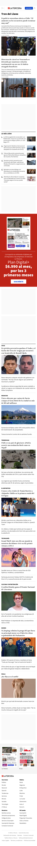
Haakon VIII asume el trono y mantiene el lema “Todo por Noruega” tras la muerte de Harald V (16, 661)
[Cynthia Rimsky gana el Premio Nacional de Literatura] (18, 601)
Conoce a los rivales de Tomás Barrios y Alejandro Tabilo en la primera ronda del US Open (17, 493)
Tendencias (5, 440)
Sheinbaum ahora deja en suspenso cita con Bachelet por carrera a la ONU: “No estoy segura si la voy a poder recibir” (14, 179)
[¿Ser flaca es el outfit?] (18, 688)
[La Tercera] (9, 767)
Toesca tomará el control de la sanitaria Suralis (16, 434)
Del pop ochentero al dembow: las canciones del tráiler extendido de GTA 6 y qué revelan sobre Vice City (17, 474)
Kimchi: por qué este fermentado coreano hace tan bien (17, 702)
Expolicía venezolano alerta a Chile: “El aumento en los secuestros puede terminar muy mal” (18, 21)
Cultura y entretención (9, 584)
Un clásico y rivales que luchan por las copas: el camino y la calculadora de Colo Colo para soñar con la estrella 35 (18, 531)
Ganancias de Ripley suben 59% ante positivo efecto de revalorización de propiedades (18, 429)
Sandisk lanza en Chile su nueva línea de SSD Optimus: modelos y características (16, 571)
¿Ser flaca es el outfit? (9, 677)
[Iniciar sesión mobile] (35, 8)
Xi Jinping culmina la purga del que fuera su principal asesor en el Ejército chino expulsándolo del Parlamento (18, 633)
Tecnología (5, 538)
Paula (3, 674)
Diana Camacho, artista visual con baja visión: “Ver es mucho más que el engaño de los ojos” (18, 709)
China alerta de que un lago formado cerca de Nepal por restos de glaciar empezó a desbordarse (18, 668)
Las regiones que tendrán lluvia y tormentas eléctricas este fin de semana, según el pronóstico (17, 482)
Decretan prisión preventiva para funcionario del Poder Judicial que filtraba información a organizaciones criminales (14, 163)
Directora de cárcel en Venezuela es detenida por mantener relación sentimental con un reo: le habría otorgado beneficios (15, 63)
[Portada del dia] (18, 249)
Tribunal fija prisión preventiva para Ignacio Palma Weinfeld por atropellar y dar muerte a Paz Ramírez (15, 155)
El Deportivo (5, 488)
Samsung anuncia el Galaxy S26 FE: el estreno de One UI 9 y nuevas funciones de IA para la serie (17, 578)
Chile (3, 346)
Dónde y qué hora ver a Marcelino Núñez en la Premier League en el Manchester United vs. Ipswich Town (18, 522)
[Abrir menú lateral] (3, 8)
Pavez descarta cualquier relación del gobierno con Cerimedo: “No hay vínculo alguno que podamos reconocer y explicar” (17, 380)
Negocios (4, 396)
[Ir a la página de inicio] (15, 8)
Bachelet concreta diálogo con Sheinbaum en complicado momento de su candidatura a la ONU (14, 171)
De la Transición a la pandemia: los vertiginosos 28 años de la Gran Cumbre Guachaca (17, 615)
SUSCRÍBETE (18, 282)
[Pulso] (27, 767)
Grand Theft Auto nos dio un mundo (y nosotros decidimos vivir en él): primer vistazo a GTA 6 (17, 543)
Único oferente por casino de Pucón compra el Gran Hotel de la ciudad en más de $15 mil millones (18, 401)
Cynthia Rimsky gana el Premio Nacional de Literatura (18, 588)
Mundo (3, 628)
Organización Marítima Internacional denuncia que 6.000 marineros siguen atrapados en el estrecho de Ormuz (14, 147)
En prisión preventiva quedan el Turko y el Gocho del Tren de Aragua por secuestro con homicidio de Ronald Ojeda (18, 351)
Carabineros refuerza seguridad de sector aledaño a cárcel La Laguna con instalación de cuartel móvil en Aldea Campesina (18, 388)
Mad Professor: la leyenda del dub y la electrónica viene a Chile (17, 622)
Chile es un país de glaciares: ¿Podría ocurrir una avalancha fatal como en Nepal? (16, 445)
